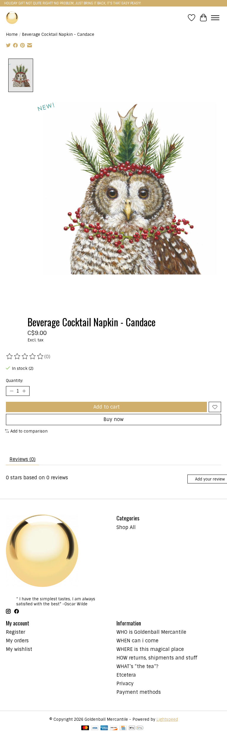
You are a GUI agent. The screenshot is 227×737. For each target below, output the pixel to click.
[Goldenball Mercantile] (12, 18)
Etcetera (126, 675)
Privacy (125, 683)
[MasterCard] (85, 728)
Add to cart (106, 407)
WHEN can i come (137, 641)
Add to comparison (29, 431)
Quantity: (14, 380)
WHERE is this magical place (150, 649)
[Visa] (95, 728)
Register (15, 632)
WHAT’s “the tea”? (137, 666)
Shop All (126, 527)
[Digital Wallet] (136, 728)
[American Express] (104, 728)
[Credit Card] (123, 728)
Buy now (113, 419)
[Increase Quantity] (24, 391)
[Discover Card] (114, 728)
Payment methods (138, 692)
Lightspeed (167, 719)
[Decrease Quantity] (11, 391)
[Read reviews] (25, 356)
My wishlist (19, 649)
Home (12, 34)
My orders (17, 641)
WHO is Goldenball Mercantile (151, 632)
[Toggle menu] (215, 18)
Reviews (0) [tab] (22, 459)
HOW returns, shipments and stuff (156, 658)
